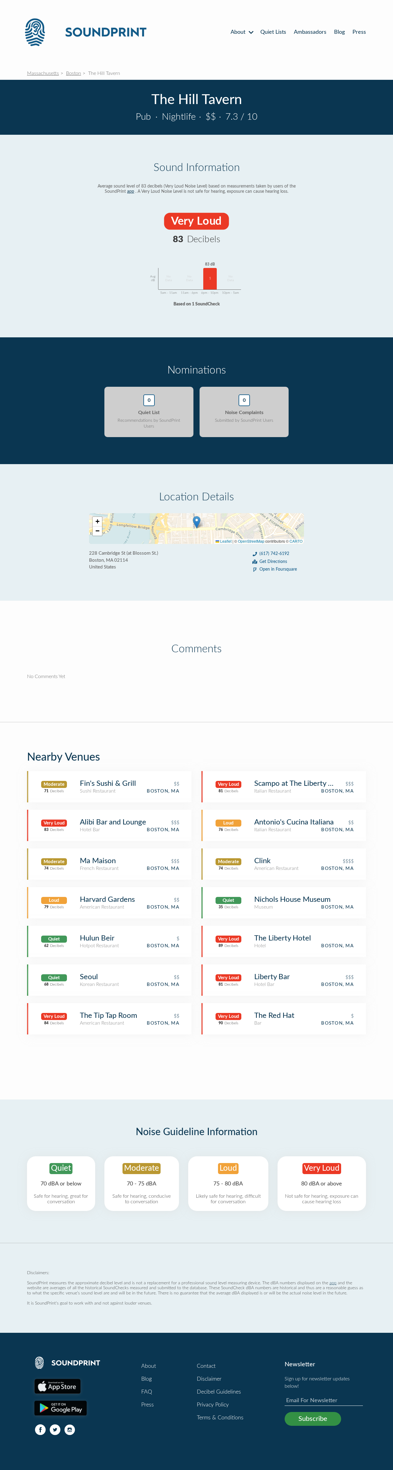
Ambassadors (310, 32)
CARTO (296, 541)
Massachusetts (43, 73)
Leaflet (225, 541)
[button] (196, 522)
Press (359, 32)
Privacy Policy (213, 1405)
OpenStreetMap (251, 541)
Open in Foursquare (278, 569)
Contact (206, 1366)
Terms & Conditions (220, 1418)
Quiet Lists (273, 32)
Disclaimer (209, 1379)
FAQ (146, 1392)
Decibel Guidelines (219, 1392)
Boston (73, 73)
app (130, 191)
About (239, 32)
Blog (339, 32)
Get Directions (273, 562)
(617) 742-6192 (274, 554)
